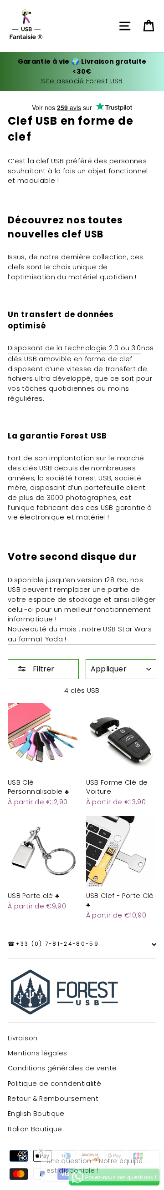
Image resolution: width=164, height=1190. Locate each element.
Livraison (22, 1038)
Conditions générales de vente (62, 1068)
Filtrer (42, 669)
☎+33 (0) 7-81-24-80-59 (53, 944)
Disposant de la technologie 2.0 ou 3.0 (74, 348)
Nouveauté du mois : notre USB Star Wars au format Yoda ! (80, 634)
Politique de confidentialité (54, 1083)
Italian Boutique (35, 1129)
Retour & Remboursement (53, 1098)
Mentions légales (37, 1053)
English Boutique (36, 1113)
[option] (82, 71)
